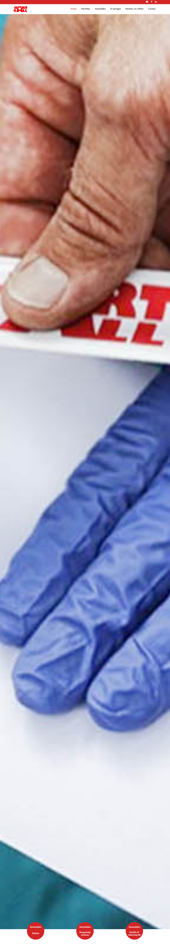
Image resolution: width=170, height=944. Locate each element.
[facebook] (151, 1)
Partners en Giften (134, 8)
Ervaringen (115, 8)
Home (73, 8)
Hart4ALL (85, 8)
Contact (152, 8)
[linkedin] (156, 1)
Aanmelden (100, 8)
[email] (147, 1)
